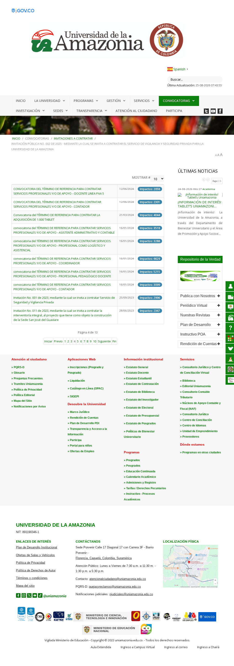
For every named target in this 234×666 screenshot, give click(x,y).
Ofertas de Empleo (82, 451)
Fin (114, 341)
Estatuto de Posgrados (141, 423)
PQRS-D (19, 367)
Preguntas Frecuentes (28, 378)
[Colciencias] (101, 620)
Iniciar (48, 341)
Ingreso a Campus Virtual (138, 647)
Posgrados (133, 465)
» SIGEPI (73, 396)
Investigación (28, 110)
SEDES (58, 110)
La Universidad (47, 100)
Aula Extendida (101, 647)
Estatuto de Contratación (142, 384)
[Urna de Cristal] (156, 620)
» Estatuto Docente (136, 372)
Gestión (114, 100)
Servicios (142, 100)
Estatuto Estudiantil (139, 378)
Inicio (21, 100)
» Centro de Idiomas (193, 425)
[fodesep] (176, 620)
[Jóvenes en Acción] (166, 620)
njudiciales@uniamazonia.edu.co (131, 594)
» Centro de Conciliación (196, 420)
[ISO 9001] (25, 620)
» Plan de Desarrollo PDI (83, 423)
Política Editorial (24, 395)
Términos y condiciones (32, 578)
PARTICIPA (174, 110)
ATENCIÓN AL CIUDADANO (136, 110)
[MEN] (110, 633)
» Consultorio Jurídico (194, 414)
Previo (58, 341)
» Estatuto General (136, 367)
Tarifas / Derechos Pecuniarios (146, 488)
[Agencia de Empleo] (189, 620)
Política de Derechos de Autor (36, 570)
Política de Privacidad (28, 389)
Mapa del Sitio (23, 400)
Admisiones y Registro (141, 482)
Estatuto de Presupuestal (142, 415)
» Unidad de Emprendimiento (199, 431)
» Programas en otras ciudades (200, 452)
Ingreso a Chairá (208, 647)
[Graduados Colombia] (135, 620)
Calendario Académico (141, 476)
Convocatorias (176, 100)
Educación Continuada (140, 471)
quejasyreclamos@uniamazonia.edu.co (115, 586)
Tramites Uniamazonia (28, 384)
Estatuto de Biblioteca (140, 392)
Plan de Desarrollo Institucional (36, 547)
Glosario (19, 372)
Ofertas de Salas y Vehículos (35, 555)
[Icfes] (69, 620)
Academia (208, 189)
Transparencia (89, 110)
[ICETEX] (59, 620)
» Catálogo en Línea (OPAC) (86, 388)
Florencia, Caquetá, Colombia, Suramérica (104, 558)
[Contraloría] (48, 620)
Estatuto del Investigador (142, 399)
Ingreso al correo (176, 647)
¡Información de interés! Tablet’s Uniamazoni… (199, 204)
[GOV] (207, 620)
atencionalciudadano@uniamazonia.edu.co (117, 579)
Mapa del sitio (25, 585)
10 (94, 341)
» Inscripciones (78, 367)
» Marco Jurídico (78, 412)
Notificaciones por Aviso (30, 406)
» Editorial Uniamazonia (195, 386)
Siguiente (104, 341)
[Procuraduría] (146, 620)
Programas (83, 100)
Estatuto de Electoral (139, 407)
